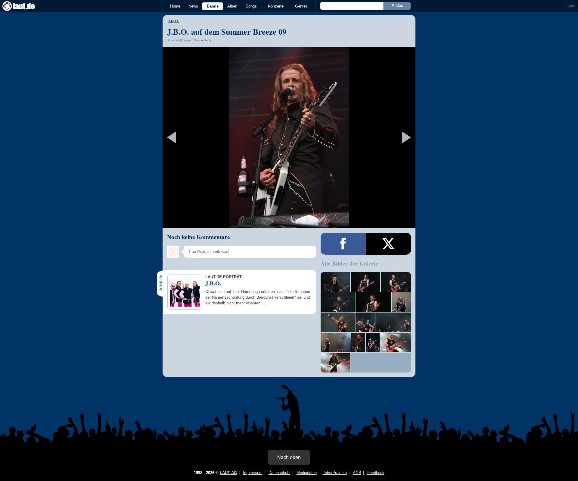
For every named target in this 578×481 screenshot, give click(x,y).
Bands (213, 6)
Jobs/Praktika (335, 472)
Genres (301, 6)
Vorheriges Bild (204, 137)
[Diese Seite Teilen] (343, 244)
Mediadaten (307, 472)
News (193, 6)
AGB (357, 472)
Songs (251, 6)
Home (175, 6)
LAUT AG (228, 472)
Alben (232, 6)
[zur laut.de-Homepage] (24, 6)
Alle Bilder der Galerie (349, 263)
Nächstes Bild (289, 137)
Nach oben (289, 457)
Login (570, 5)
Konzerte (276, 6)
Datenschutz (280, 472)
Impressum (253, 472)
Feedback (375, 472)
